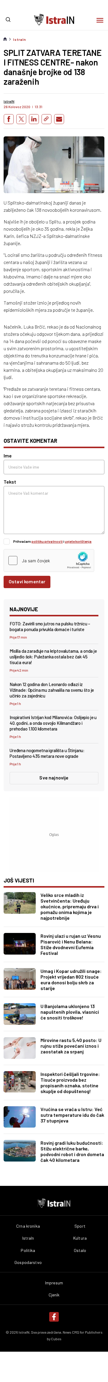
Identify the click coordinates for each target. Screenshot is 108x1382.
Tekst (10, 481)
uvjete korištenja (78, 541)
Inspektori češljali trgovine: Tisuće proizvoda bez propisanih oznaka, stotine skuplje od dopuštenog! (70, 1082)
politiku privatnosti (47, 541)
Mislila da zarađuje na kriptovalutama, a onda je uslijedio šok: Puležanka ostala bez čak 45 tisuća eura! (53, 656)
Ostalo (80, 1250)
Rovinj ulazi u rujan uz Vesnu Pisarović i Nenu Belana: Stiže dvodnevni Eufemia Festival (70, 944)
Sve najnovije (53, 777)
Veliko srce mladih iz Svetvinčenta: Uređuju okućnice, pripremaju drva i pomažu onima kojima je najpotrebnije (69, 906)
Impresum (54, 1282)
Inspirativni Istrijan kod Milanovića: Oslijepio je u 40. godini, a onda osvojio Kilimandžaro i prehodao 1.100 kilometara (53, 723)
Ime (8, 455)
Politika (28, 1250)
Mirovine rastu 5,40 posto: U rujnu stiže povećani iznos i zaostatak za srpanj (70, 1045)
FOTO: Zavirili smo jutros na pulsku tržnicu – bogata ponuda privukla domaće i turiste (50, 626)
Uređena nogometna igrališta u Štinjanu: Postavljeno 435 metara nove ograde (47, 753)
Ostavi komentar (27, 581)
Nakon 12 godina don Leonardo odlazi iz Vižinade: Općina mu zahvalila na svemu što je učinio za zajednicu (52, 690)
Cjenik (54, 1294)
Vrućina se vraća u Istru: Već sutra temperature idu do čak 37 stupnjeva (72, 1114)
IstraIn (19, 39)
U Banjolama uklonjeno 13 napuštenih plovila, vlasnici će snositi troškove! (69, 1011)
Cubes (56, 1339)
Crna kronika (28, 1226)
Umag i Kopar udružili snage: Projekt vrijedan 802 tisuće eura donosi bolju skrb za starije (71, 979)
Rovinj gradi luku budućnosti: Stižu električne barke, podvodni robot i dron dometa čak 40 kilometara (72, 1151)
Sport (80, 1226)
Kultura (80, 1238)
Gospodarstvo (28, 1262)
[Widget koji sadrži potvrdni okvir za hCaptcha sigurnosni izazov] (49, 560)
